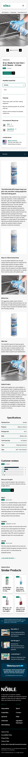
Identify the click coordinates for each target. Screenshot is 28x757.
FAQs (17, 716)
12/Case (6, 85)
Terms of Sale (5, 741)
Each (5, 89)
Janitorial (4, 716)
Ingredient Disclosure (19, 722)
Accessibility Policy (6, 735)
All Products (5, 12)
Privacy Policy (5, 738)
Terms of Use (5, 732)
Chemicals (13, 12)
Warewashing (5, 725)
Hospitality (4, 712)
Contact (18, 712)
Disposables (5, 708)
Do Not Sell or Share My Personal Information (13, 744)
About (18, 708)
